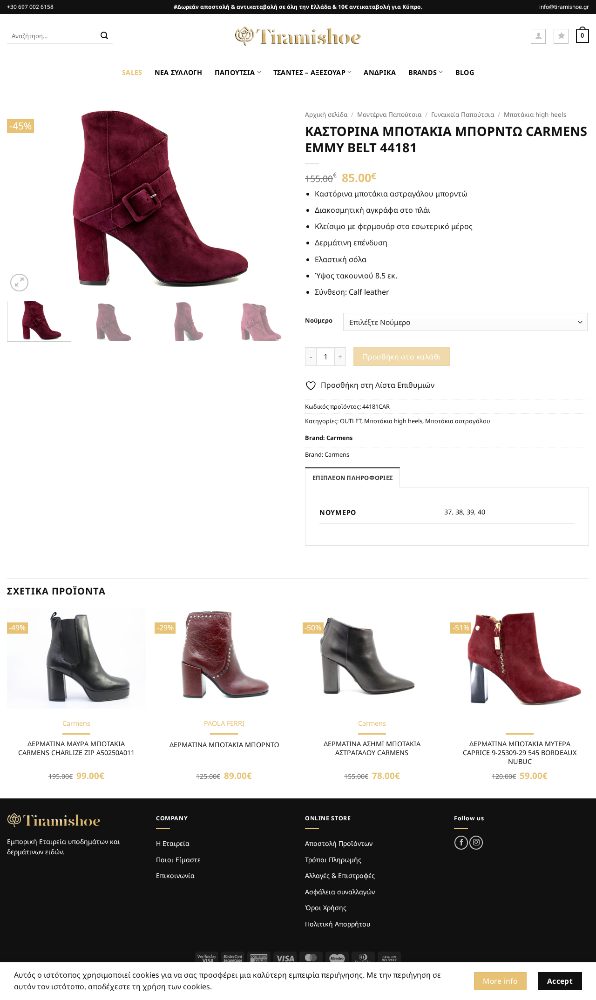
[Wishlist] (561, 36)
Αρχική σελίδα (326, 114)
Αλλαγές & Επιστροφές (340, 875)
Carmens (339, 437)
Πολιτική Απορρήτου (337, 923)
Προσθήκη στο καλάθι (402, 356)
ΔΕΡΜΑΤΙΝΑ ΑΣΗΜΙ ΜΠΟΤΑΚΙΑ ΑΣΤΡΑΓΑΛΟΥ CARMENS (372, 748)
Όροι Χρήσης (325, 907)
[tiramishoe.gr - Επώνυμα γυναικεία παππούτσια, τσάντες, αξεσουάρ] (298, 36)
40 (481, 511)
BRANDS (422, 72)
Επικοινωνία (175, 875)
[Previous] (24, 199)
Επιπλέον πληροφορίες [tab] (352, 477)
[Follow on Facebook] (461, 842)
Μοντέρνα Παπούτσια (389, 114)
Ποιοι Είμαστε (178, 859)
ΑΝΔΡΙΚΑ (380, 72)
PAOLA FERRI (224, 723)
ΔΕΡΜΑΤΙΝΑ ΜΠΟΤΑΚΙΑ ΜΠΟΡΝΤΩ (224, 745)
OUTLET (350, 421)
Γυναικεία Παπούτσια (462, 114)
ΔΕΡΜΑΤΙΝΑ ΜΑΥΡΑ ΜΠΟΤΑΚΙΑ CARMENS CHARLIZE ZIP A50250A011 (76, 748)
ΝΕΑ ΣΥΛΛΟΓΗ (179, 72)
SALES (132, 72)
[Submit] (104, 36)
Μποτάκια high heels (535, 114)
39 (470, 511)
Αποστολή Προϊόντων (338, 843)
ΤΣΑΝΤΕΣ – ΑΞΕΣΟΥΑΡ (309, 72)
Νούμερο (318, 321)
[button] (538, 36)
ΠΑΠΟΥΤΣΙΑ (235, 72)
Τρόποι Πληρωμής (333, 859)
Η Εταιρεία (173, 843)
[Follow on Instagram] (476, 842)
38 (459, 511)
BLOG (464, 72)
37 (448, 511)
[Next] (273, 199)
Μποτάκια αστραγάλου (457, 421)
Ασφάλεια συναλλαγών (340, 891)
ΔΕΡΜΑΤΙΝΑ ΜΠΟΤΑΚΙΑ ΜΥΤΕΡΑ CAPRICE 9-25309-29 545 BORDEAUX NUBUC (519, 752)
